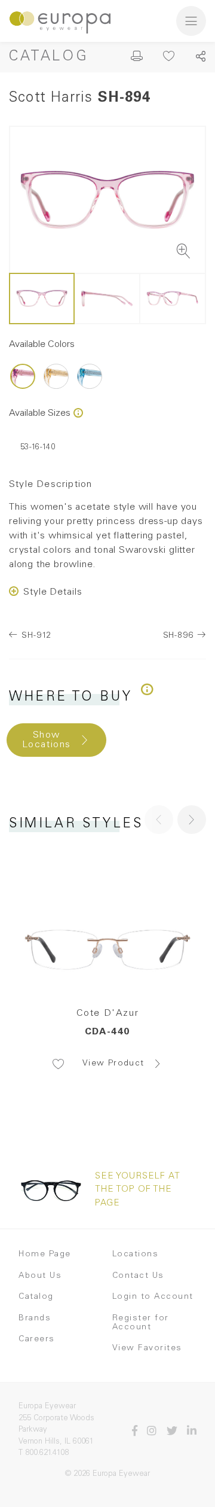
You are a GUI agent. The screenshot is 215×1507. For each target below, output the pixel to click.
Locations (135, 1254)
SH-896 (178, 636)
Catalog (48, 57)
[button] (191, 819)
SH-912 (36, 636)
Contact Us (138, 1276)
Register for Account (140, 1323)
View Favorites (147, 1348)
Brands (35, 1318)
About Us (40, 1276)
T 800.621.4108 (44, 1453)
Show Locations (46, 740)
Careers (37, 1339)
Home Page (45, 1254)
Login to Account (153, 1297)
